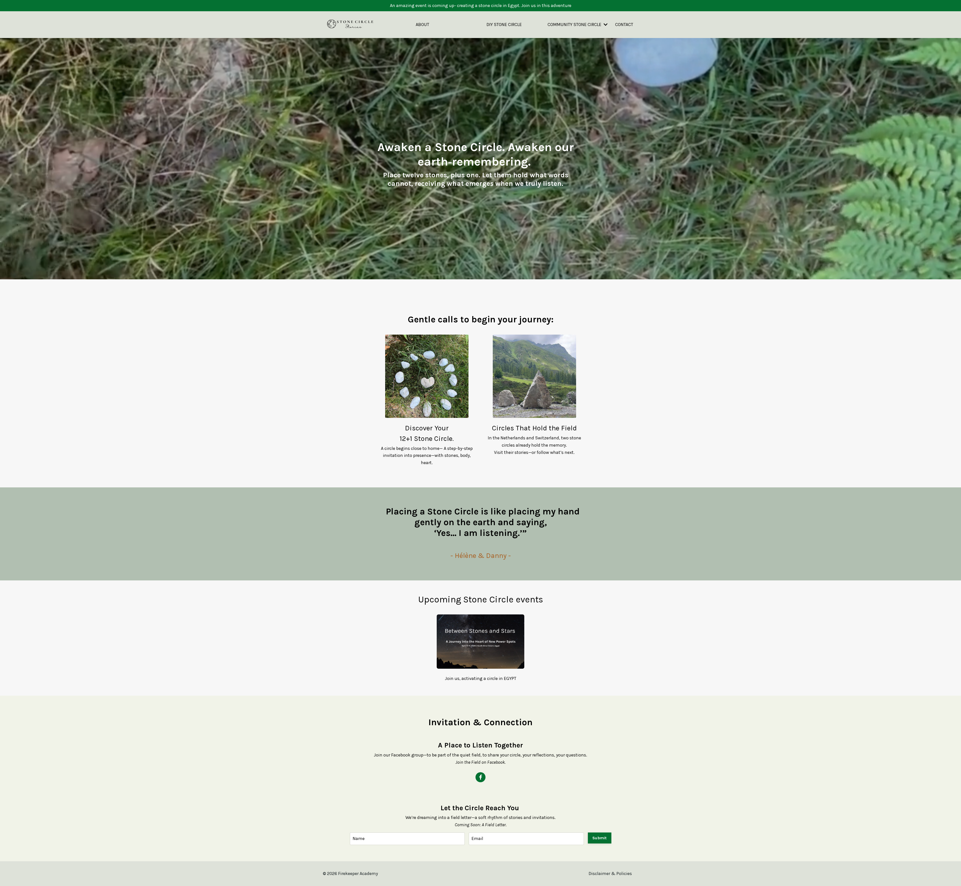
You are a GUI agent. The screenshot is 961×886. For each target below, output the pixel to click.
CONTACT (624, 24)
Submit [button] (599, 837)
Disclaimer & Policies (610, 873)
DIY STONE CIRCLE (504, 24)
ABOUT (422, 24)
